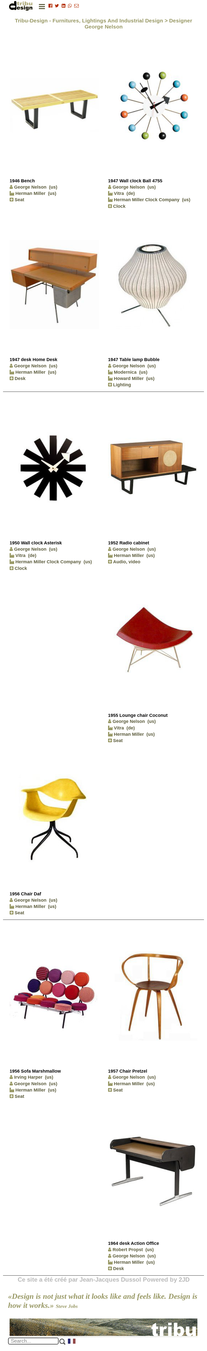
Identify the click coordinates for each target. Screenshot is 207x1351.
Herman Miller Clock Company (146, 199)
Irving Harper (28, 1077)
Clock (118, 206)
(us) (53, 187)
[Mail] (76, 6)
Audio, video (126, 561)
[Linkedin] (63, 6)
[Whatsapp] (70, 6)
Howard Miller (128, 378)
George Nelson (30, 187)
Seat (18, 199)
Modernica (125, 372)
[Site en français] (72, 1342)
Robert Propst (128, 1249)
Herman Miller (29, 193)
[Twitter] (57, 6)
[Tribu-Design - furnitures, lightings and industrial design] (21, 5)
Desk (19, 378)
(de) (130, 193)
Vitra (118, 193)
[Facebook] (50, 6)
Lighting (121, 384)
